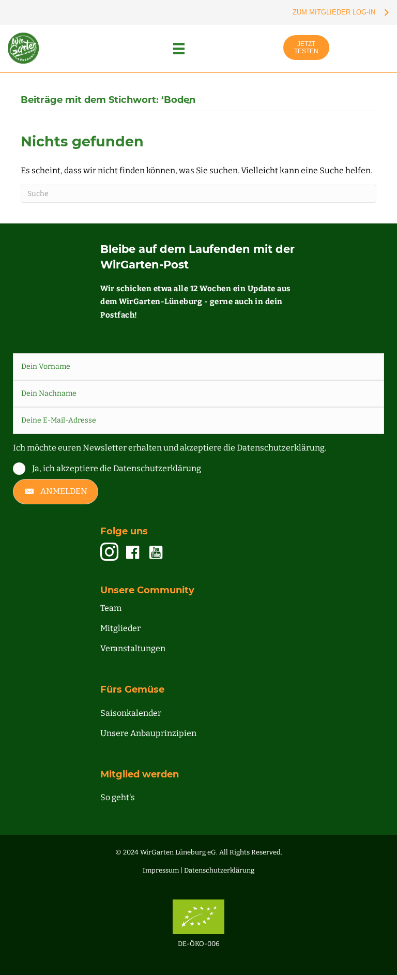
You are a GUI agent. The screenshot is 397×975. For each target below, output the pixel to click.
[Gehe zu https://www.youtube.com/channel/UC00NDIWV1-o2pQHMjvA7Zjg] (156, 552)
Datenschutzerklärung (219, 870)
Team (110, 608)
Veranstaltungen (132, 648)
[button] (55, 491)
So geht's (117, 797)
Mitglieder (120, 628)
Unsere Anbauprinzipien (148, 733)
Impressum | (163, 870)
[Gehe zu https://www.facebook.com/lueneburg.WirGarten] (133, 552)
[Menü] (179, 49)
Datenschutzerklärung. (281, 448)
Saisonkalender (130, 713)
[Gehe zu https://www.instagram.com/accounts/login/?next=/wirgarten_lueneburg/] (109, 553)
